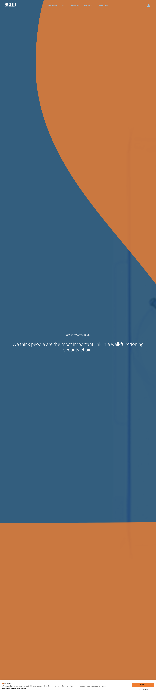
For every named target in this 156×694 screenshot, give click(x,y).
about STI (103, 5)
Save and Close (143, 689)
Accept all (143, 685)
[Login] (149, 5)
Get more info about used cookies (14, 688)
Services (75, 5)
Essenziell (7, 683)
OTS (64, 5)
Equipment (89, 5)
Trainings (52, 5)
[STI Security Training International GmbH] (10, 4)
